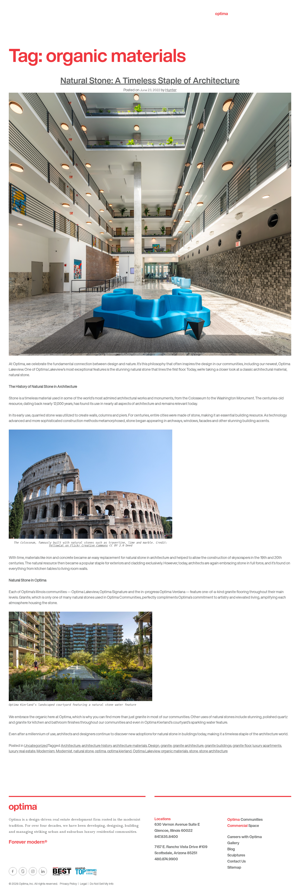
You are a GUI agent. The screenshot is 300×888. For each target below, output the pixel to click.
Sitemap (234, 867)
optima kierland (119, 751)
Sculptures (236, 855)
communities (234, 13)
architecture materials (130, 745)
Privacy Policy (68, 883)
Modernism (46, 751)
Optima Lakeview (146, 751)
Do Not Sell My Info (101, 883)
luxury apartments (266, 745)
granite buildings (218, 745)
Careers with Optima (244, 836)
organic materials (174, 751)
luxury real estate (22, 751)
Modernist (64, 751)
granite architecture (188, 745)
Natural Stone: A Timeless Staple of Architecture (150, 80)
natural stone (83, 751)
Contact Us (236, 861)
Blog (231, 849)
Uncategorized (36, 745)
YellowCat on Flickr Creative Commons (78, 545)
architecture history (97, 745)
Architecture (70, 745)
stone (193, 751)
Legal (83, 883)
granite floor (242, 745)
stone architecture (213, 751)
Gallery (233, 842)
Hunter (171, 89)
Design (153, 745)
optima (100, 751)
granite (166, 745)
